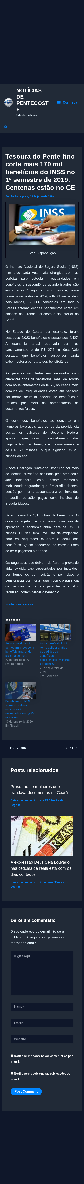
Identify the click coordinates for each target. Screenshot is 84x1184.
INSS (45, 800)
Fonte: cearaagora (19, 604)
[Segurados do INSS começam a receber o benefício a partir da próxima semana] (20, 633)
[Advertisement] (42, 42)
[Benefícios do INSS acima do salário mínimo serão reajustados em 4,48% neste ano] (20, 690)
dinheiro (47, 882)
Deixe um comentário (25, 800)
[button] (6, 127)
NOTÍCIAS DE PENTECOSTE (32, 100)
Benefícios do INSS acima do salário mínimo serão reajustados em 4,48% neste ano (19, 709)
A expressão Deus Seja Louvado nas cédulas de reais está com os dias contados (41, 868)
